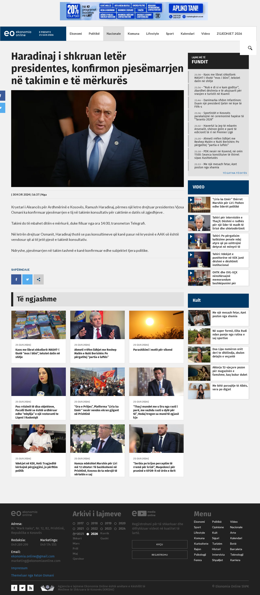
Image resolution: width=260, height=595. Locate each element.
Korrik (104, 533)
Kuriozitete (201, 543)
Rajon (197, 549)
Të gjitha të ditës (235, 173)
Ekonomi (76, 33)
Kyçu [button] (159, 544)
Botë (233, 543)
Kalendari (187, 33)
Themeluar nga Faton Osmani (32, 575)
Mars (76, 543)
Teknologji (236, 554)
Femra (198, 560)
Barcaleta (236, 549)
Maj (75, 553)
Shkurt (77, 538)
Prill (75, 548)
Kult (215, 532)
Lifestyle (152, 33)
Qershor (78, 558)
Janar (76, 533)
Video (205, 33)
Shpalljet (217, 560)
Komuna (133, 33)
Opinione (218, 527)
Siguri (215, 538)
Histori (216, 549)
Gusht (104, 538)
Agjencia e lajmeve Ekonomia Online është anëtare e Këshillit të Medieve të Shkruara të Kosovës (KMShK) (101, 588)
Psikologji (200, 554)
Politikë (94, 33)
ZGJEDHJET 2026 (229, 33)
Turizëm (217, 543)
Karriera (235, 560)
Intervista (218, 554)
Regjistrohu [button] (160, 554)
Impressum (19, 568)
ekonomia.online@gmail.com (33, 556)
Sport (170, 33)
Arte (233, 532)
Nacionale (114, 33)
